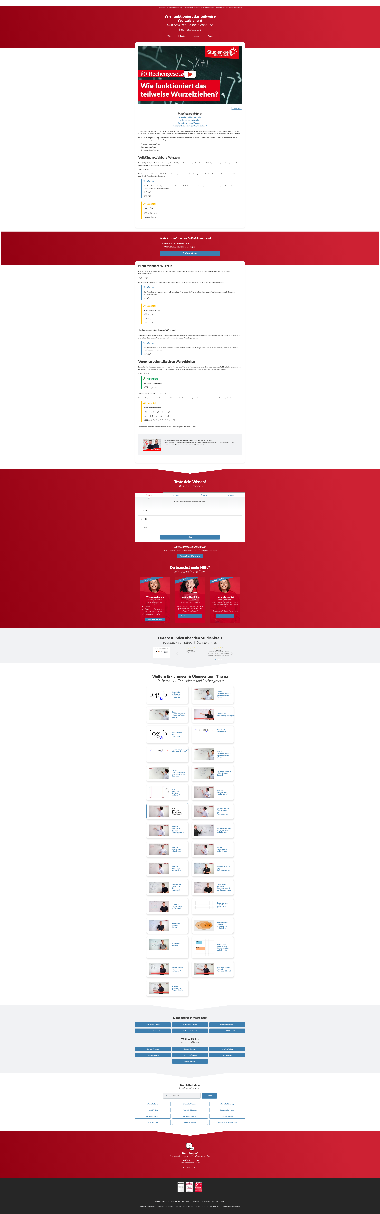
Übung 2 (176, 495)
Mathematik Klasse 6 (190, 1025)
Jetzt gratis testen (190, 253)
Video (169, 36)
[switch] (166, 652)
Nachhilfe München (190, 1104)
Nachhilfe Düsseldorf (190, 1110)
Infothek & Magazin (160, 1201)
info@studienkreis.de (232, 1206)
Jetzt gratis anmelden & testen (190, 556)
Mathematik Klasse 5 (153, 1025)
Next (232, 653)
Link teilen (236, 108)
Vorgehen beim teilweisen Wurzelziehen (189, 126)
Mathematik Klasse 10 (227, 1031)
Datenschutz (197, 1201)
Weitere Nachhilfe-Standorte (227, 1122)
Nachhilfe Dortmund (227, 1110)
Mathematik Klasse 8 (153, 1031)
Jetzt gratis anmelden (155, 619)
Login (222, 1201)
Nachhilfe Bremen (227, 1116)
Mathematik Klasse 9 (190, 1031)
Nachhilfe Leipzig (153, 1122)
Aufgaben (227, 1049)
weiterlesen (219, 659)
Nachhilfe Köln (153, 1110)
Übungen (197, 36)
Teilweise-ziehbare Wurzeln (189, 123)
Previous (177, 653)
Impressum (186, 1201)
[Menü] (168, 650)
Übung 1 (149, 495)
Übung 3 (204, 495)
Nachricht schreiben (190, 1168)
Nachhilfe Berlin (152, 1104)
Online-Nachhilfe (193, 611)
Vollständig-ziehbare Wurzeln (189, 117)
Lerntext (183, 36)
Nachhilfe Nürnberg (227, 1104)
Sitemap (206, 1201)
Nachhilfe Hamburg (152, 1116)
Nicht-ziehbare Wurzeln (189, 120)
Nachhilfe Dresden (190, 1122)
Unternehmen (175, 1201)
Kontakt (215, 1201)
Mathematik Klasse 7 (227, 1025)
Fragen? (210, 36)
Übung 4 (231, 495)
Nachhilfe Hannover (190, 1116)
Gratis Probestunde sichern (190, 616)
